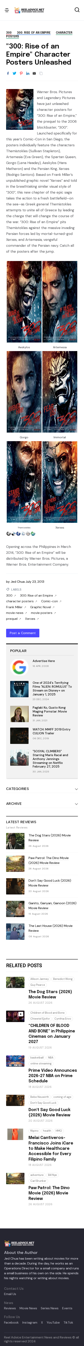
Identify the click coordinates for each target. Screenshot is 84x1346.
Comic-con (49, 601)
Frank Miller (14, 607)
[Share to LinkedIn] (28, 73)
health (47, 1130)
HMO (59, 1130)
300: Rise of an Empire (34, 32)
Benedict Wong (63, 979)
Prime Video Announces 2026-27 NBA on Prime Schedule (53, 1076)
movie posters (41, 613)
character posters (20, 601)
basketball (37, 1057)
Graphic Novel (40, 607)
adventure (37, 1175)
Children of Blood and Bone (47, 1012)
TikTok (68, 1322)
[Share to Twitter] (14, 73)
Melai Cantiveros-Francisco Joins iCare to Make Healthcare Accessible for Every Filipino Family (51, 1149)
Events (67, 1308)
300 (9, 32)
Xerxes (30, 619)
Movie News (28, 1308)
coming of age (62, 1097)
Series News (50, 1308)
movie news (14, 613)
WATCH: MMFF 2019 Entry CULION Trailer (52, 731)
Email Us (10, 1294)
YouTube (53, 1322)
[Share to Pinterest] (21, 73)
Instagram (29, 1322)
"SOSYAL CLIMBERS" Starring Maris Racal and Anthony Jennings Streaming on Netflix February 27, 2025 (50, 759)
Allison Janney (39, 979)
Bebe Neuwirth (39, 1097)
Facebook (11, 1322)
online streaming (41, 1063)
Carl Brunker (38, 1181)
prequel (12, 619)
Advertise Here (44, 661)
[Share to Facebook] (8, 73)
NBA (50, 1057)
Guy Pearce (37, 985)
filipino (34, 1130)
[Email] (34, 73)
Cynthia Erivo (62, 1018)
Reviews (10, 1308)
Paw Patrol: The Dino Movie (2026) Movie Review (49, 860)
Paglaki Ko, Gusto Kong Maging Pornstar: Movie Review (50, 711)
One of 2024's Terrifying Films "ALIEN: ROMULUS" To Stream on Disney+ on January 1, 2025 (52, 688)
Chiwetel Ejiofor (40, 1018)
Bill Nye (52, 1175)
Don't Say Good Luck (43, 1103)
